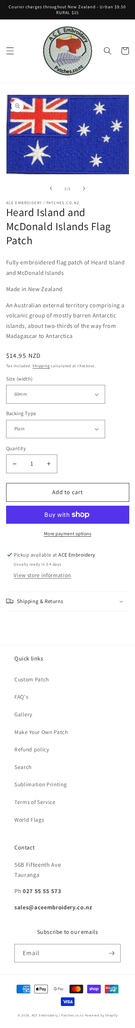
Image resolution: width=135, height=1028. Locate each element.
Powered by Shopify (101, 1015)
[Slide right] (84, 189)
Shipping (41, 365)
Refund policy (31, 749)
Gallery (23, 714)
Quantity (16, 448)
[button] (9, 51)
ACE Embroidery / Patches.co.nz (58, 1015)
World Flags (29, 819)
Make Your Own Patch (41, 731)
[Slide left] (51, 189)
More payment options (67, 534)
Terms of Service (35, 801)
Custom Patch (31, 679)
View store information (42, 575)
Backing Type (21, 413)
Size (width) (19, 378)
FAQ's (21, 696)
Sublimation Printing (40, 784)
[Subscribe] (111, 953)
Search (23, 766)
